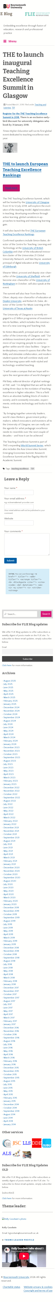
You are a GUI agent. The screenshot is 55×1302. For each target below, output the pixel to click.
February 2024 (11, 741)
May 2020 (9, 891)
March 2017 (9, 1017)
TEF (13, 108)
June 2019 (8, 927)
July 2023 (8, 764)
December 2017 (11, 987)
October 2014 (10, 1108)
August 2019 (9, 921)
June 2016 (8, 1047)
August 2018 (9, 961)
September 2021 (11, 837)
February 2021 (10, 861)
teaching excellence (20, 469)
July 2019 (8, 924)
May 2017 (8, 1011)
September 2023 (12, 757)
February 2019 (10, 941)
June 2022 (8, 807)
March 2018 (9, 977)
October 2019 (10, 914)
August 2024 (10, 721)
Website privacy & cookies (38, 1287)
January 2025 (10, 704)
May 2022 (8, 811)
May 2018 (8, 971)
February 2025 (11, 701)
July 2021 (8, 844)
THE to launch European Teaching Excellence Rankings (25, 170)
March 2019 (9, 937)
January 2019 (10, 944)
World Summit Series (32, 445)
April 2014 (8, 1121)
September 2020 (12, 877)
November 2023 (12, 751)
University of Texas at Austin (17, 308)
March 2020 (10, 897)
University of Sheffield (28, 276)
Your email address (19, 500)
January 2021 (10, 864)
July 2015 (8, 1084)
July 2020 (8, 884)
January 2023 (10, 784)
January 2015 (10, 1101)
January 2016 (10, 1064)
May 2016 (8, 1051)
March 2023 (9, 777)
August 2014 (9, 1114)
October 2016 (10, 1034)
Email (4, 647)
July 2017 (8, 1004)
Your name (10, 488)
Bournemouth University (15, 6)
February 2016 (10, 1061)
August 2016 (9, 1041)
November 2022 (12, 791)
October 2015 (10, 1074)
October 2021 (10, 834)
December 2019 (11, 907)
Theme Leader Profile (19, 1240)
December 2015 (11, 1067)
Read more (11, 188)
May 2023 (8, 771)
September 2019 (12, 917)
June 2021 (8, 847)
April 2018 (8, 974)
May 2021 (8, 851)
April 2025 (8, 694)
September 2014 (11, 1111)
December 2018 (11, 947)
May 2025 (8, 691)
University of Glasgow (37, 202)
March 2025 (9, 697)
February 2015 (10, 1098)
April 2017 (8, 1014)
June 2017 (8, 1007)
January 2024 (10, 744)
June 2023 (8, 767)
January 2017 (10, 1024)
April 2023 (9, 774)
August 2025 (10, 681)
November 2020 (12, 871)
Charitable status (11, 1287)
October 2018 (10, 954)
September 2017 (11, 997)
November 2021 (11, 831)
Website (8, 518)
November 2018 (11, 951)
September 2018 (11, 957)
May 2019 (8, 931)
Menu (13, 41)
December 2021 (11, 827)
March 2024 (9, 737)
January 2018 (10, 984)
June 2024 (8, 727)
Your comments (13, 531)
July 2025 (8, 684)
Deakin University (12, 301)
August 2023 (10, 761)
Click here (6, 665)
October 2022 (10, 794)
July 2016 (8, 1044)
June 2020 (8, 887)
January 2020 (10, 904)
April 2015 (8, 1094)
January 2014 (10, 1124)
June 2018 (8, 967)
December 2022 (11, 787)
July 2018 (8, 964)
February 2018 (10, 981)
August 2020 (10, 881)
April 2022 (8, 814)
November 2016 (11, 1031)
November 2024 (12, 711)
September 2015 (11, 1077)
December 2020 (12, 867)
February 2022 (11, 821)
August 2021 (9, 841)
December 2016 (11, 1027)
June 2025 (8, 687)
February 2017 (10, 1021)
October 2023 (10, 754)
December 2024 (11, 707)
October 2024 (10, 714)
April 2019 (8, 934)
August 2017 (9, 1001)
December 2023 (12, 747)
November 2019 (11, 911)
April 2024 (8, 734)
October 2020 (11, 874)
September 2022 (12, 797)
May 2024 (8, 731)
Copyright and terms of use (38, 1290)
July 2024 (8, 724)
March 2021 (9, 857)
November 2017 (11, 991)
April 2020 (9, 894)
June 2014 (8, 1118)
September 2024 (12, 717)
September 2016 (11, 1037)
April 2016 (8, 1054)
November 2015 (11, 1071)
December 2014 (11, 1104)
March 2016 (9, 1057)
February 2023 (11, 781)
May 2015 (8, 1091)
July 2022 (8, 804)
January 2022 (10, 824)
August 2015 (9, 1081)
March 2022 (9, 817)
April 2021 (8, 854)
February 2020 (11, 901)
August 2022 (10, 801)
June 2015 (8, 1088)
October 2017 (10, 994)
